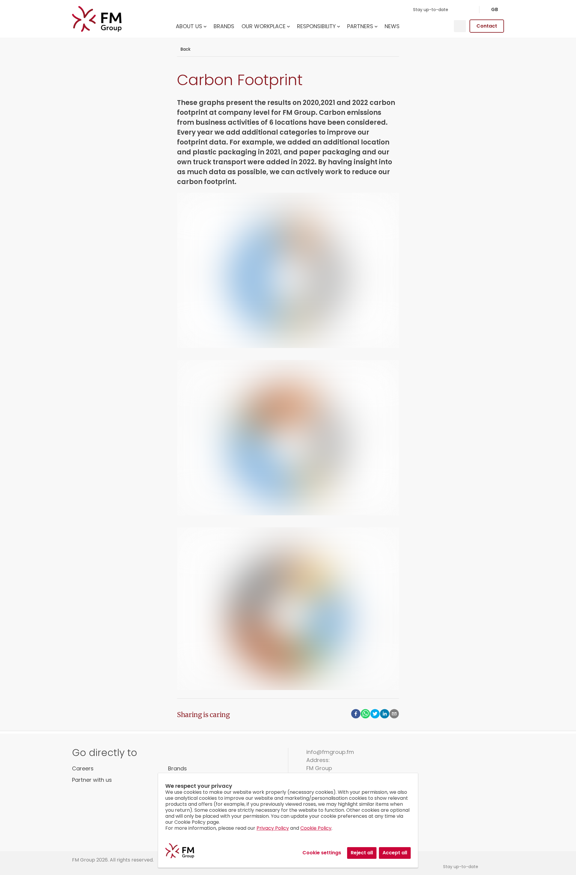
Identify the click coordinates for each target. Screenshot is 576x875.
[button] (494, 9)
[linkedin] (384, 715)
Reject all (362, 852)
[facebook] (356, 715)
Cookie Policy (316, 828)
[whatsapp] (365, 715)
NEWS (392, 26)
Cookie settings (321, 852)
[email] (394, 715)
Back (185, 49)
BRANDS (224, 26)
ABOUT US (189, 26)
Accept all (394, 852)
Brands (177, 768)
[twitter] (375, 715)
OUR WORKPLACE (264, 26)
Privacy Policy (272, 828)
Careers (83, 768)
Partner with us (92, 780)
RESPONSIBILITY (316, 26)
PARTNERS (360, 26)
